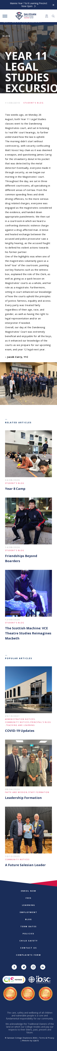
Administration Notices (20, 719)
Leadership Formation (23, 798)
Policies (28, 933)
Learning (28, 905)
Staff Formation (38, 792)
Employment (28, 912)
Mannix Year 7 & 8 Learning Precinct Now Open (28, 5)
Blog (28, 919)
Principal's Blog (40, 722)
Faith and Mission (16, 792)
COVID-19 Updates (19, 731)
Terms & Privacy (46, 1038)
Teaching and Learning (20, 725)
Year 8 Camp (15, 489)
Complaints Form (28, 955)
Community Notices (17, 722)
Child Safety (28, 940)
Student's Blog (33, 103)
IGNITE (36, 1040)
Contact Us (28, 948)
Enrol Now (28, 891)
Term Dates (28, 926)
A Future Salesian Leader (25, 865)
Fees (29, 898)
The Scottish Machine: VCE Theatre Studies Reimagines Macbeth (28, 633)
